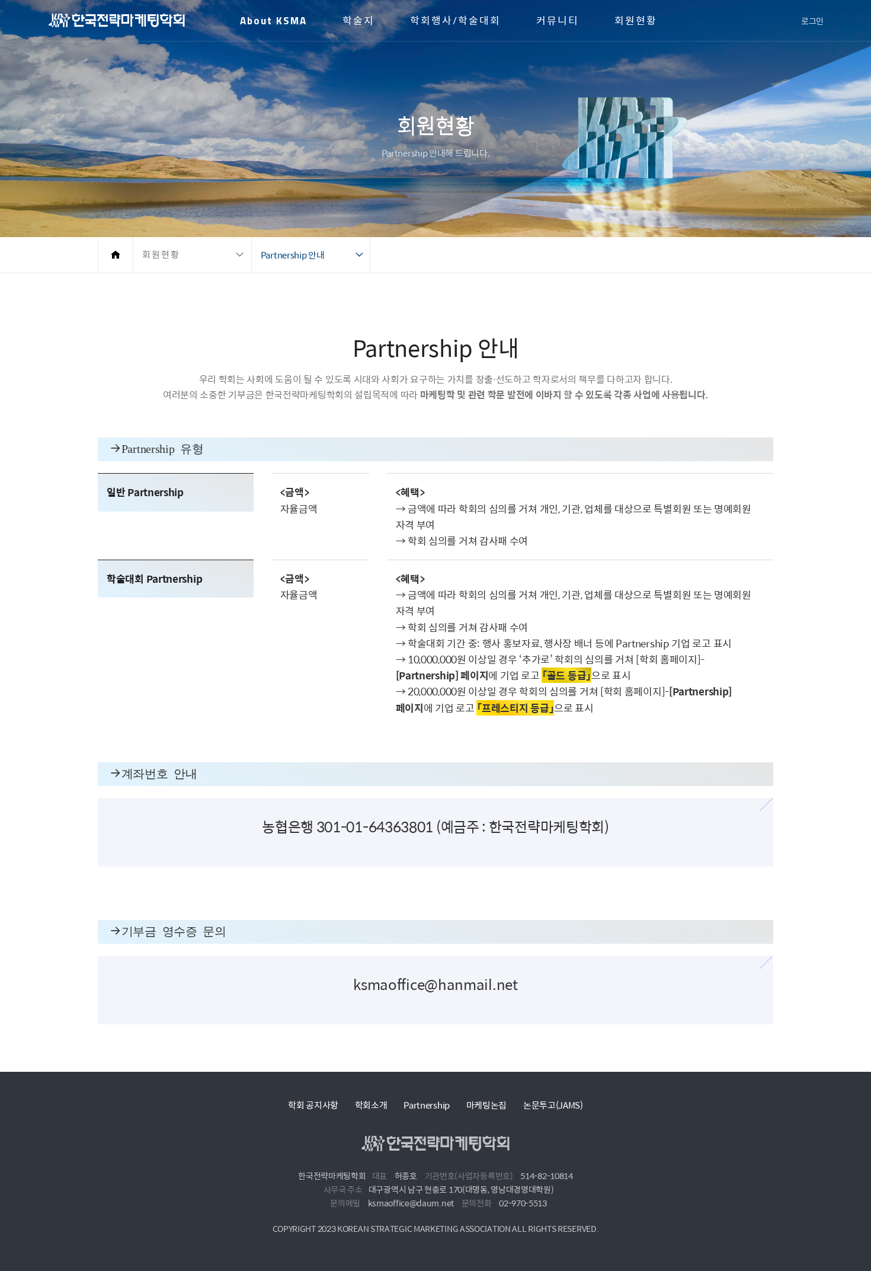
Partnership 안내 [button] (293, 254)
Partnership (427, 1105)
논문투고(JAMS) (553, 1105)
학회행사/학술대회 (455, 20)
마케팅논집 (486, 1105)
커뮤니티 (557, 20)
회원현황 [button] (161, 254)
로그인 (812, 20)
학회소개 (371, 1105)
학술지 (358, 20)
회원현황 (635, 20)
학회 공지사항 (313, 1105)
